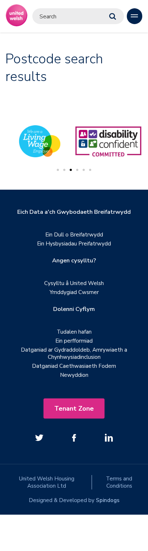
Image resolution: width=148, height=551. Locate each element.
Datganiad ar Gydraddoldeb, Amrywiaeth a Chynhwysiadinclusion (74, 353)
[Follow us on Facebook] (74, 437)
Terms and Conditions (119, 482)
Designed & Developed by (74, 500)
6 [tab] (90, 170)
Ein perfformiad (74, 340)
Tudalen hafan (74, 331)
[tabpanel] (108, 141)
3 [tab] (71, 170)
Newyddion (74, 375)
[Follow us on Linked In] (109, 437)
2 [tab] (64, 170)
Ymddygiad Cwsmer (74, 292)
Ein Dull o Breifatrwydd (74, 234)
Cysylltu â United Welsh (74, 283)
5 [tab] (84, 170)
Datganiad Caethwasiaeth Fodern (74, 366)
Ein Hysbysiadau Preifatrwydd (74, 243)
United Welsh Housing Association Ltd (46, 482)
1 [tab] (58, 170)
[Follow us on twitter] (39, 437)
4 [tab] (77, 170)
